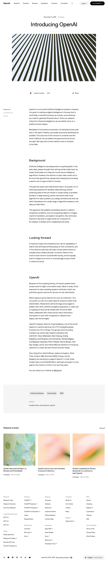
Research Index (8, 500)
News (67, 511)
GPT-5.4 (6, 525)
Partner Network (50, 515)
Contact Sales (49, 519)
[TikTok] (25, 557)
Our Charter (69, 504)
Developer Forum (51, 544)
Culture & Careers (37, 393)
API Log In (28, 533)
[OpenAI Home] (6, 3)
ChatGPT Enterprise (31, 508)
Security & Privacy (9, 542)
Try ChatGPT (98, 4)
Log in (83, 3)
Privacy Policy (90, 532)
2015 (61, 393)
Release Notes (28, 519)
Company (61, 17)
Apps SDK (49, 529)
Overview (27, 529)
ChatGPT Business (30, 504)
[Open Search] (72, 3)
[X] (4, 557)
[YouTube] (8, 557)
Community (51, 393)
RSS (87, 519)
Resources (48, 508)
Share (77, 93)
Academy (89, 504)
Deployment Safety (10, 538)
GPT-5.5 (6, 521)
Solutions (48, 504)
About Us (68, 500)
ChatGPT (27, 500)
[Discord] (30, 557)
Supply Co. (89, 508)
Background (6, 109)
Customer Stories (50, 511)
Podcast (88, 515)
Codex (26, 515)
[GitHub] (17, 557)
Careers (68, 508)
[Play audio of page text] (30, 93)
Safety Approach (8, 534)
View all (102, 428)
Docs (26, 536)
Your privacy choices (62, 557)
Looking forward (8, 112)
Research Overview (9, 504)
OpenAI (5, 116)
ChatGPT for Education (32, 512)
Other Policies (90, 536)
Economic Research (9, 508)
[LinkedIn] (13, 557)
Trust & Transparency (10, 546)
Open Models (49, 532)
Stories (88, 500)
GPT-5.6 (6, 517)
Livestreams (90, 511)
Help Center (70, 521)
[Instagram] (21, 557)
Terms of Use (90, 529)
